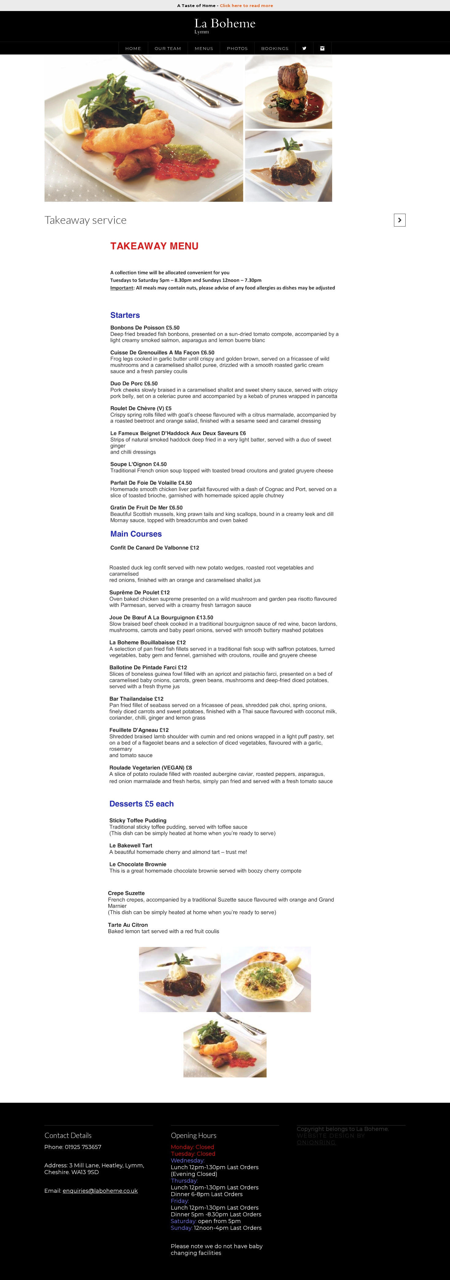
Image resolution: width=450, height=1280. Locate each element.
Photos (237, 48)
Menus (204, 48)
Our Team (168, 48)
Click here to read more (246, 5)
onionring (316, 1142)
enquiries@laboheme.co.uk (100, 1191)
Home (133, 48)
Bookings (275, 48)
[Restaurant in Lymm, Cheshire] (225, 26)
